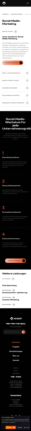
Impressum (15, 370)
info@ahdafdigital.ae (17, 387)
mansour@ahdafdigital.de (17, 406)
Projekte (16, 347)
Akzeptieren (9, 427)
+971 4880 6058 (18, 385)
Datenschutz (16, 368)
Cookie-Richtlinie (15, 373)
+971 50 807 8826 (18, 384)
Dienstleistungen (16, 14)
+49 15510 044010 (18, 404)
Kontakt (16, 360)
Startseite (5, 14)
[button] (27, 427)
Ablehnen (20, 427)
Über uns (16, 356)
